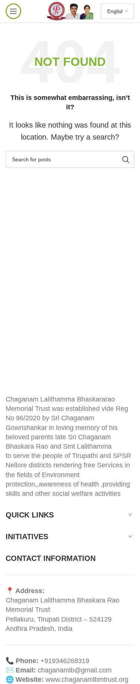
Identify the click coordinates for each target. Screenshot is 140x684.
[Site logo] (70, 11)
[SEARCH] (125, 159)
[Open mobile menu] (13, 11)
